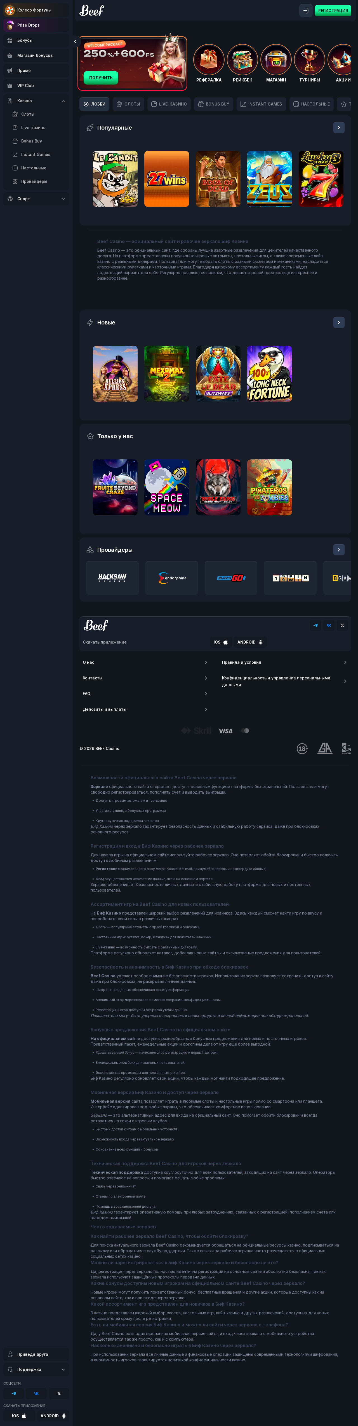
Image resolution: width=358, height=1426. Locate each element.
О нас (88, 662)
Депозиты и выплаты (104, 709)
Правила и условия (241, 662)
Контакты (92, 677)
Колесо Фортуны (34, 10)
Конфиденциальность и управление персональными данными (276, 681)
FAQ (86, 693)
